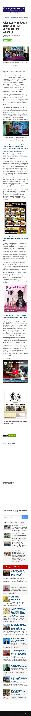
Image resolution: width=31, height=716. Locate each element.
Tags (22, 522)
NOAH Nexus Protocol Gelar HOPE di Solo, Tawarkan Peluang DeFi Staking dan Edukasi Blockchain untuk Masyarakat (18, 573)
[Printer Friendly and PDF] (8, 41)
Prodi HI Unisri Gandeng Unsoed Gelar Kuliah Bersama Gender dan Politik (15, 238)
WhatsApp (12, 436)
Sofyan (10, 355)
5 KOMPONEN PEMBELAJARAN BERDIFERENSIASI (16, 598)
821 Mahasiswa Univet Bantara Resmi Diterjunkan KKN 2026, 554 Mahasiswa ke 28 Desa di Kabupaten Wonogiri (19, 653)
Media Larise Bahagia (20, 714)
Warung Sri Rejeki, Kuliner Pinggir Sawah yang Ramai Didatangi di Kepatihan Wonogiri (19, 679)
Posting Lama (23, 510)
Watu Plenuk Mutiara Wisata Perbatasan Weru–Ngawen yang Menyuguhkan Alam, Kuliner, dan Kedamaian (19, 626)
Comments (14, 522)
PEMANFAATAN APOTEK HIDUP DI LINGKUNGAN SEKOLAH (18, 640)
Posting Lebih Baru (9, 510)
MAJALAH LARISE (19, 713)
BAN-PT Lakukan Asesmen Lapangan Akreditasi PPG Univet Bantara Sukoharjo (15, 317)
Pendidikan (13, 17)
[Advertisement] (15, 462)
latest (6, 522)
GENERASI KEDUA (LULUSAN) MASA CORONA (19, 665)
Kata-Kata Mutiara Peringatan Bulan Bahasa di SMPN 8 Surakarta (18, 691)
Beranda (16, 512)
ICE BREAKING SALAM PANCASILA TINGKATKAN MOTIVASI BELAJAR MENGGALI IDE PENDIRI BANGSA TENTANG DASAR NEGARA (18, 612)
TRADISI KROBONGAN (17, 586)
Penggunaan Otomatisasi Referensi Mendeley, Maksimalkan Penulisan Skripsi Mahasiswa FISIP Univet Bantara (15, 147)
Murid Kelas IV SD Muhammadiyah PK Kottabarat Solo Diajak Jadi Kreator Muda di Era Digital (19, 545)
